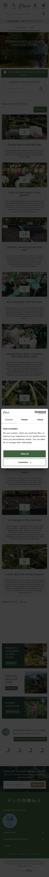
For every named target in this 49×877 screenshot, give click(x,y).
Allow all (24, 454)
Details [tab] (24, 419)
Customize (23, 462)
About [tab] (40, 419)
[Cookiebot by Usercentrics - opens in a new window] (35, 412)
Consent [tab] (9, 419)
